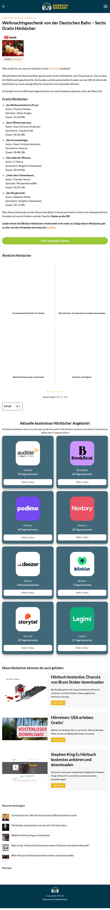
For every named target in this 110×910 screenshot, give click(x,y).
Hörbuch (18, 18)
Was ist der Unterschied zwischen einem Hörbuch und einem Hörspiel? (50, 845)
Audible (51, 227)
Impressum (48, 899)
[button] (3, 6)
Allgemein (7, 18)
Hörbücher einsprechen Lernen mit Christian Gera (39, 825)
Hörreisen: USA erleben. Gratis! (72, 720)
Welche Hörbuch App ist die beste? (30, 835)
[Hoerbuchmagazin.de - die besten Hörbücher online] (55, 6)
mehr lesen (58, 703)
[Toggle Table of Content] (16, 406)
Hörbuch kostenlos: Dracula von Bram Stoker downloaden (77, 679)
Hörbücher (16, 59)
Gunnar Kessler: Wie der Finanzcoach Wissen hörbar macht (44, 815)
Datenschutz (60, 899)
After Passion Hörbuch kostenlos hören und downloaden (42, 855)
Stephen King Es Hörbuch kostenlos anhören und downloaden (73, 759)
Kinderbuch (30, 18)
